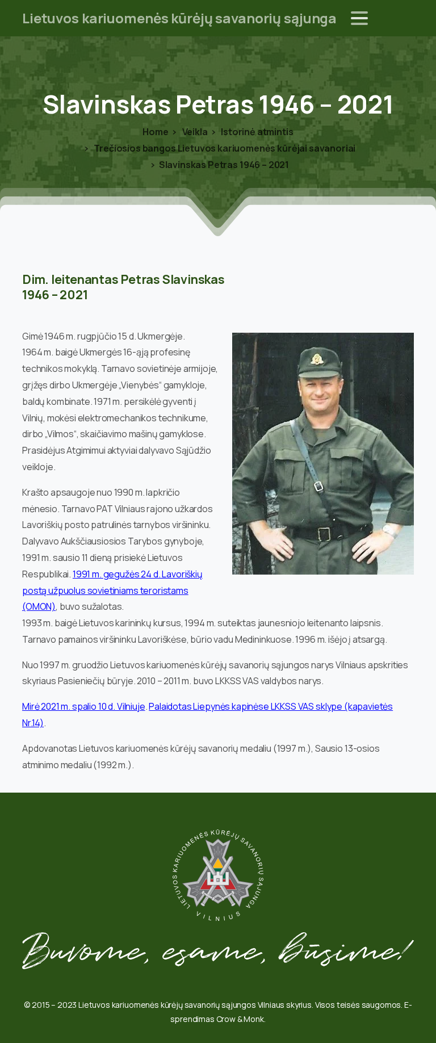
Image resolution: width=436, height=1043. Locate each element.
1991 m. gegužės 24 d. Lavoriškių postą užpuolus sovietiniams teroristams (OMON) (112, 590)
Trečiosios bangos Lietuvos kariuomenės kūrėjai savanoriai (224, 148)
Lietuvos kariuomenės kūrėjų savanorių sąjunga (179, 18)
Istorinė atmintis (256, 131)
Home (155, 131)
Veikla (194, 131)
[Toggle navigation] (359, 18)
